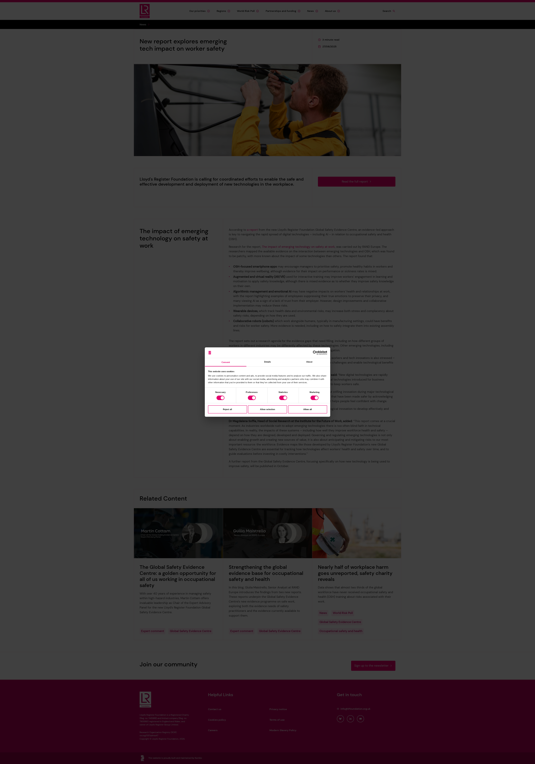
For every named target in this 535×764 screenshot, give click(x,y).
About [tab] (309, 362)
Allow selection (267, 409)
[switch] (252, 398)
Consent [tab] (226, 362)
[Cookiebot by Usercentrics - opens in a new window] (315, 353)
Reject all (227, 409)
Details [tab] (267, 362)
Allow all (307, 409)
